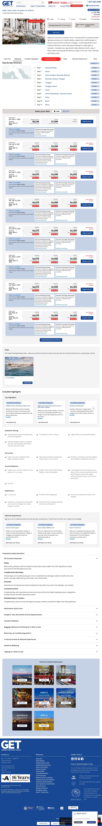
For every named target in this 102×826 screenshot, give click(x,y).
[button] (100, 817)
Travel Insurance (41, 775)
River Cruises (56, 32)
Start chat (91, 822)
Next (23, 121)
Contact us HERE (6, 762)
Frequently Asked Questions (44, 782)
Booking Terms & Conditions (44, 777)
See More (8, 417)
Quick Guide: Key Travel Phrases (45, 784)
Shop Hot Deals (76, 5)
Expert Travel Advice (37, 6)
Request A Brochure (42, 788)
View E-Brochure (41, 786)
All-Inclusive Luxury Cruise (36, 21)
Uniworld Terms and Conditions (45, 779)
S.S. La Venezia (16, 129)
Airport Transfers (41, 769)
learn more (69, 3)
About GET (39, 758)
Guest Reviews (40, 761)
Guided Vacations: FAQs (42, 763)
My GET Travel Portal (42, 792)
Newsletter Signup (41, 790)
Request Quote (87, 121)
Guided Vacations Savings (43, 765)
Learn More (27, 383)
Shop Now (22, 680)
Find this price (96, 16)
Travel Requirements (42, 773)
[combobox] (28, 2)
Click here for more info (41, 135)
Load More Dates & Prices (51, 340)
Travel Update (40, 771)
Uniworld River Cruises (89, 25)
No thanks (78, 822)
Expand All (94, 63)
